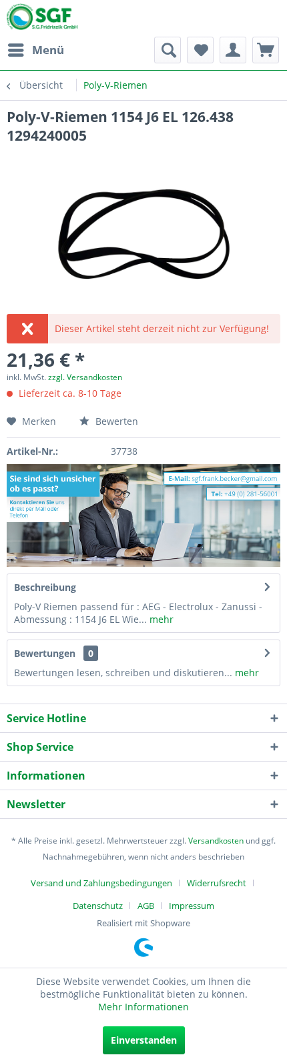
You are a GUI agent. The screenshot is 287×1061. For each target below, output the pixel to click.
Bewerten (115, 421)
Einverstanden (144, 1040)
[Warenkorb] (265, 50)
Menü (48, 49)
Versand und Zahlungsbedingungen (101, 883)
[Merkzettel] (200, 50)
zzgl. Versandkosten (85, 377)
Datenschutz (98, 906)
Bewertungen (44, 653)
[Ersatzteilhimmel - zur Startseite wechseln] (42, 19)
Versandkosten (216, 840)
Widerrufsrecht (216, 883)
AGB (145, 906)
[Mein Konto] (233, 50)
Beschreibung (45, 587)
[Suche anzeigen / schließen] (167, 50)
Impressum (191, 906)
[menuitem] (35, 50)
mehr (160, 619)
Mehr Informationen (143, 1006)
